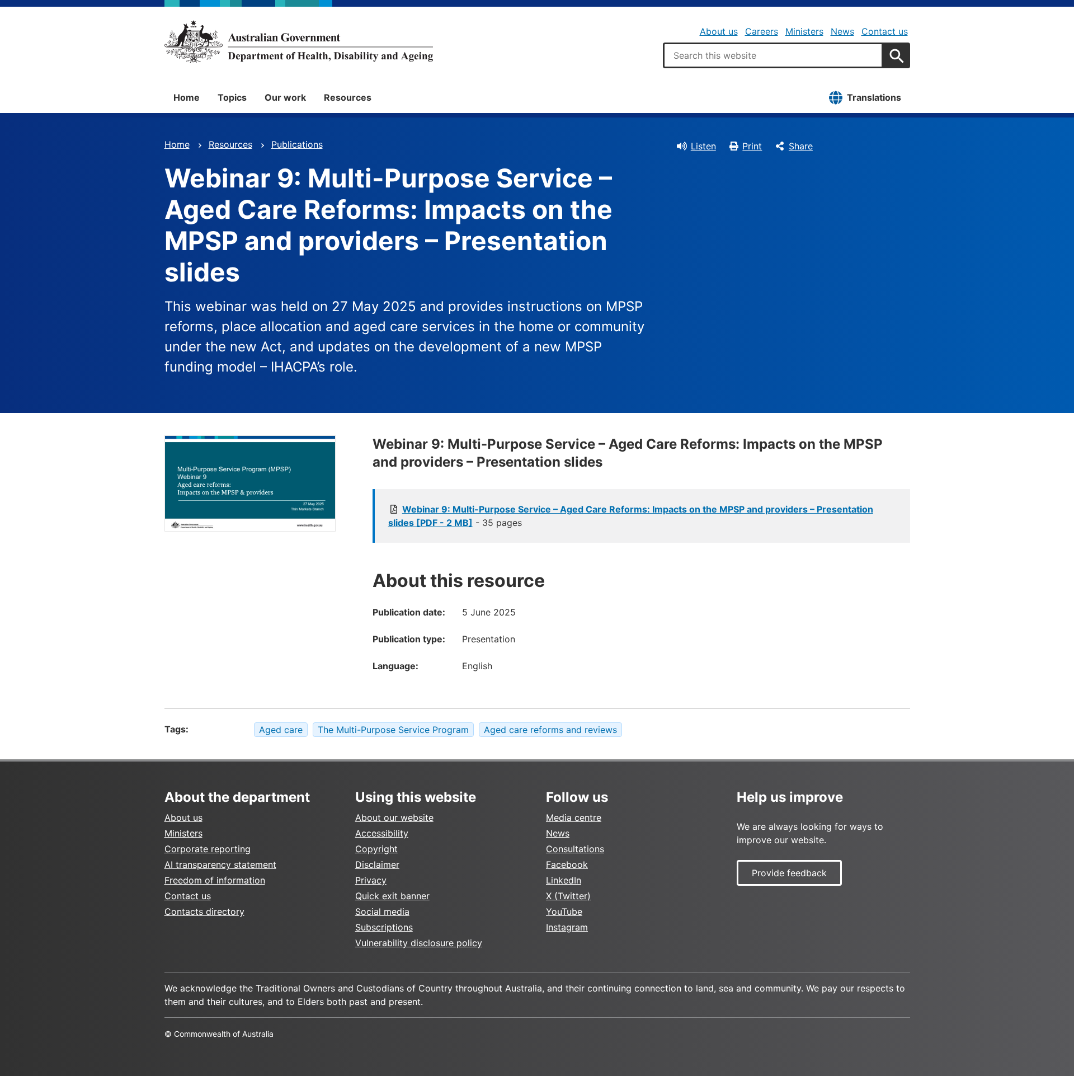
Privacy (371, 880)
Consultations (575, 848)
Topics (232, 97)
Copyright (376, 848)
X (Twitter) (568, 895)
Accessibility (381, 833)
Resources (347, 97)
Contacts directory (204, 911)
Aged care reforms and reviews (550, 729)
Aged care (281, 729)
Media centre (573, 817)
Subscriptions (384, 927)
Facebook (567, 864)
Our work (285, 97)
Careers (761, 31)
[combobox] (773, 55)
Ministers (804, 31)
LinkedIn (563, 880)
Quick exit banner (392, 895)
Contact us (884, 31)
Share (801, 146)
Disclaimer (377, 864)
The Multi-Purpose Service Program (393, 729)
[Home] (298, 41)
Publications (297, 144)
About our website (394, 817)
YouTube (564, 911)
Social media (382, 911)
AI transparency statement (220, 864)
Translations (874, 97)
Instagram (567, 927)
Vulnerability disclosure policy (418, 942)
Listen (703, 146)
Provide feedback (789, 872)
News (842, 31)
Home (186, 97)
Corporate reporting (207, 848)
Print (752, 146)
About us (719, 31)
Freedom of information (214, 880)
